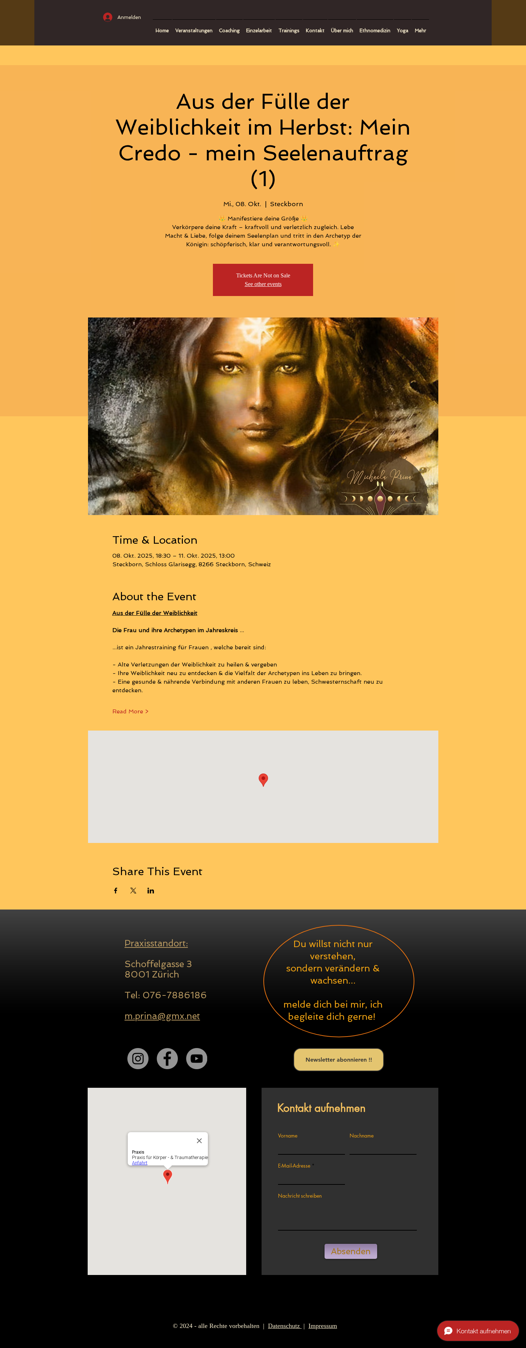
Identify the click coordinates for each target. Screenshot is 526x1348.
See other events (263, 284)
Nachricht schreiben (300, 1195)
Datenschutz (285, 1325)
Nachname (362, 1135)
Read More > (130, 711)
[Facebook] (167, 1058)
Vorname (287, 1135)
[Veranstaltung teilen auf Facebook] (115, 890)
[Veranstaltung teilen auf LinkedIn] (150, 890)
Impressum (322, 1325)
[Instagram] (137, 1058)
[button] (229, 27)
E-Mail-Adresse (294, 1165)
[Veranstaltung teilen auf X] (133, 890)
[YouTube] (196, 1058)
